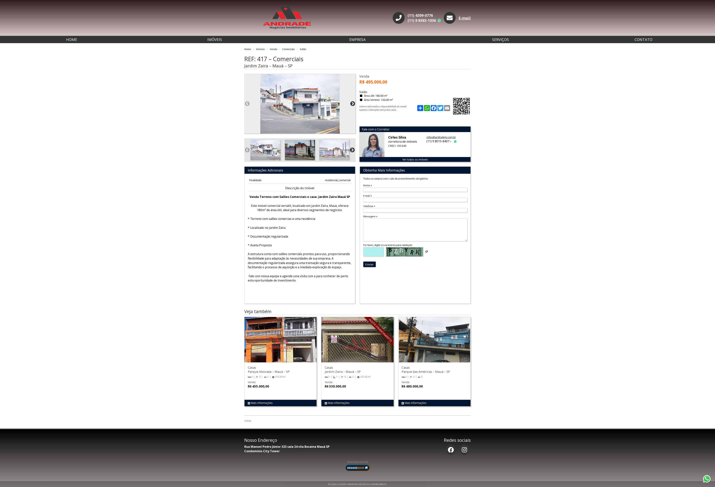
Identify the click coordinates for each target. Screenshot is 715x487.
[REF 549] (280, 343)
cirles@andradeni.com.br (441, 137)
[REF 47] (357, 343)
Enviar (369, 264)
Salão (303, 49)
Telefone (369, 206)
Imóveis (214, 39)
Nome (367, 185)
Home (71, 39)
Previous (247, 104)
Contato (643, 39)
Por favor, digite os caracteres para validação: (388, 245)
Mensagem (370, 216)
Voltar (247, 420)
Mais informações (261, 403)
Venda (274, 49)
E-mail (465, 17)
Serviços (500, 39)
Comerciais (288, 49)
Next (352, 104)
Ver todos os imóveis (415, 159)
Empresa (357, 39)
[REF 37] (434, 343)
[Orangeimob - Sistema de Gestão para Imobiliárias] (357, 468)
